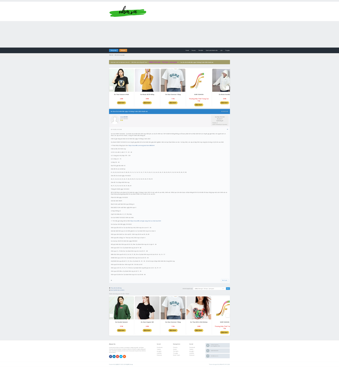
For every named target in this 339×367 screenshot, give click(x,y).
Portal (187, 50)
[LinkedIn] (114, 356)
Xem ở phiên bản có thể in (117, 290)
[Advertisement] (169, 34)
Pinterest (191, 355)
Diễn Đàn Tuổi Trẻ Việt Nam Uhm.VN (120, 62)
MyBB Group (129, 364)
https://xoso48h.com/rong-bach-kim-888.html (141, 145)
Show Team (176, 355)
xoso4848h (124, 117)
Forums (194, 50)
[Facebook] (110, 356)
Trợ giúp (227, 50)
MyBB (117, 364)
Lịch (221, 50)
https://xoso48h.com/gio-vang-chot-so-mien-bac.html (145, 221)
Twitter (191, 349)
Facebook (192, 347)
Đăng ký (123, 50)
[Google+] (117, 356)
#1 (227, 129)
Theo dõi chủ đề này (116, 288)
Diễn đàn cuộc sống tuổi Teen (139, 62)
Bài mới (111, 55)
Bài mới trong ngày (120, 55)
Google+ (191, 351)
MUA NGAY (121, 103)
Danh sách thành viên (212, 50)
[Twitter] (121, 356)
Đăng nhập (114, 50)
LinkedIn (191, 353)
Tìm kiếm (200, 50)
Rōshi (221, 364)
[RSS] (124, 356)
